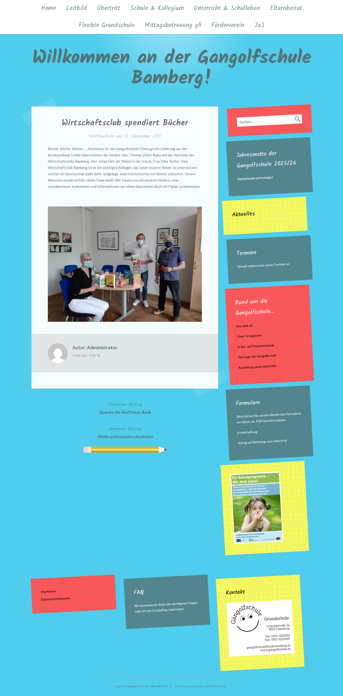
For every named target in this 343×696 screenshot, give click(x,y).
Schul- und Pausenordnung (255, 346)
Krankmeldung (247, 432)
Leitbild (76, 8)
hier (180, 609)
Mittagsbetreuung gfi (173, 25)
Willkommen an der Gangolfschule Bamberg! (171, 68)
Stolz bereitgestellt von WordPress (141, 686)
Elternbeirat (286, 8)
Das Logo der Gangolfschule (257, 356)
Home (48, 8)
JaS (259, 25)
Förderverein (227, 25)
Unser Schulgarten (249, 336)
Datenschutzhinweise (55, 598)
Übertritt (108, 8)
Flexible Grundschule (107, 25)
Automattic (218, 686)
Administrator (102, 347)
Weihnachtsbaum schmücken (125, 432)
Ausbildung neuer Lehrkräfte (257, 367)
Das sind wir (244, 325)
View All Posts (86, 355)
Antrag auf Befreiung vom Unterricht (262, 442)
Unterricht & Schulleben (227, 8)
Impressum (48, 591)
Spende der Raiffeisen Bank (125, 408)
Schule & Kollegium (157, 8)
